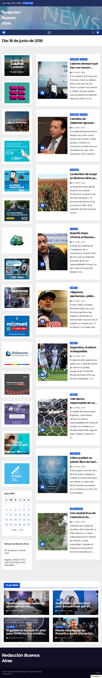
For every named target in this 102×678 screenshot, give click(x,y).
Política (83, 59)
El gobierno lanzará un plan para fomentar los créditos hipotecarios (26, 633)
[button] (93, 32)
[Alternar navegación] (49, 32)
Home (98, 673)
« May (14, 530)
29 (24, 524)
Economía (74, 59)
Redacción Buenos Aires (11, 18)
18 (6, 519)
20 (15, 519)
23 (28, 519)
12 (11, 515)
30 (28, 524)
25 (6, 524)
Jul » (21, 530)
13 (16, 515)
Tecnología (75, 453)
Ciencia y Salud (76, 509)
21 (20, 519)
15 (24, 515)
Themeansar (7, 674)
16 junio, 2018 (78, 72)
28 (20, 524)
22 (24, 519)
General (74, 288)
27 (15, 524)
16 (28, 515)
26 (11, 524)
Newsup (36, 672)
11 (6, 515)
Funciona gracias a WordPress (14, 672)
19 (11, 519)
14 (20, 515)
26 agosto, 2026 (15, 611)
